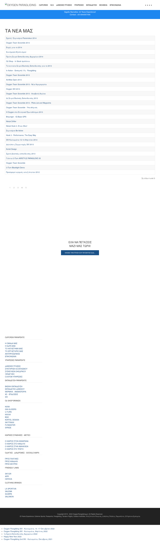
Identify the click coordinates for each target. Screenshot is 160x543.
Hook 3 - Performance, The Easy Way (21, 135)
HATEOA (8, 479)
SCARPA (8, 494)
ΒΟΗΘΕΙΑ (103, 5)
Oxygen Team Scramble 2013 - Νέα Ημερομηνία (26, 84)
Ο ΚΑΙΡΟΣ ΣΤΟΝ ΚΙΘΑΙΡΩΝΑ (16, 441)
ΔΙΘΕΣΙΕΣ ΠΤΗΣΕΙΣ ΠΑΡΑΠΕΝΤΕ (80, 221)
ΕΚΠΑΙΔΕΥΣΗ (91, 5)
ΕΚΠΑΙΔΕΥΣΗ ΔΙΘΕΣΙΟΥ (14, 389)
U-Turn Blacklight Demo (15, 167)
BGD (7, 417)
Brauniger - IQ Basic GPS (16, 116)
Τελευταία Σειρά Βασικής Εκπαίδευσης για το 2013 (29, 66)
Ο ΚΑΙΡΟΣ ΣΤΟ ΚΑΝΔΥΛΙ (15, 443)
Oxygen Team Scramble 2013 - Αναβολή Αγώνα (26, 93)
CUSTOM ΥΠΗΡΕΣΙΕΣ (13, 376)
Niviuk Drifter (11, 121)
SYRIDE (8, 427)
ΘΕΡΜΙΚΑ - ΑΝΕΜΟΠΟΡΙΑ (15, 391)
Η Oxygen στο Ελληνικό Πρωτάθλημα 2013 (24, 112)
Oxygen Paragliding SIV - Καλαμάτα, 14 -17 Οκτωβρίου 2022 (29, 528)
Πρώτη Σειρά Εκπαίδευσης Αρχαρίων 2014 (24, 56)
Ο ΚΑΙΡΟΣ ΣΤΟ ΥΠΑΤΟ (14, 449)
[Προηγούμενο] (6, 186)
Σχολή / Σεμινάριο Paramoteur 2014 (21, 38)
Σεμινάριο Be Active (14, 130)
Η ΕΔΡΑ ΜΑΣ (10, 346)
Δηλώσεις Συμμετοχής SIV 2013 (20, 144)
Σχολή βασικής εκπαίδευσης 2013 (20, 153)
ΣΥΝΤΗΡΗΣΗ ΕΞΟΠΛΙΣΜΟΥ (16, 368)
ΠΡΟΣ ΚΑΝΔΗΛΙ (11, 461)
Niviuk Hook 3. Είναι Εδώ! (16, 126)
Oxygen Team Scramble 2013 (18, 75)
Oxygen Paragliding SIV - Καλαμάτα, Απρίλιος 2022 (26, 531)
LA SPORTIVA (10, 488)
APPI (7, 476)
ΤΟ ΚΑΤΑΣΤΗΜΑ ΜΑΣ (14, 348)
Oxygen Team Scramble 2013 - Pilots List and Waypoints (28, 103)
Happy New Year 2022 (13, 536)
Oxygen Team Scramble (15, 163)
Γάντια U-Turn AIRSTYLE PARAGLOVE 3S (23, 158)
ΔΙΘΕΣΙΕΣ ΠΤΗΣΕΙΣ (64, 5)
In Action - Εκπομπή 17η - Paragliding (21, 70)
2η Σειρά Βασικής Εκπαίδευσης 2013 (22, 98)
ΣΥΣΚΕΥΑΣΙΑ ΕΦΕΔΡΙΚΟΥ (15, 371)
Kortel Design (11, 149)
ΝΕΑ (52, 5)
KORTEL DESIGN (12, 419)
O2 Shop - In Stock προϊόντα (18, 61)
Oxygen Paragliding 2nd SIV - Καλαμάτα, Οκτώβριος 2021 (28, 539)
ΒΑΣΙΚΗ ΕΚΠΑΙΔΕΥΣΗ (13, 386)
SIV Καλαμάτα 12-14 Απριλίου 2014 (21, 140)
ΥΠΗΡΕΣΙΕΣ (79, 5)
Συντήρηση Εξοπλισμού (16, 52)
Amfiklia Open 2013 (14, 79)
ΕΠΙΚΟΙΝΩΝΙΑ (115, 5)
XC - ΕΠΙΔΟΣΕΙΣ (11, 394)
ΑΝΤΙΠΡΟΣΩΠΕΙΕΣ (12, 354)
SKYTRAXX (9, 422)
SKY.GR (8, 473)
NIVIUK (8, 414)
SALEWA (8, 491)
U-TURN (8, 412)
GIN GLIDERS (10, 409)
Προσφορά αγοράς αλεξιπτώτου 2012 (23, 172)
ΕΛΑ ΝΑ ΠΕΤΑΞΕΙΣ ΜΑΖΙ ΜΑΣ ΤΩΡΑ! (80, 244)
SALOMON (9, 496)
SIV (6, 397)
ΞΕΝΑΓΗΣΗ (9, 374)
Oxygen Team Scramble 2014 (18, 42)
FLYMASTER (10, 425)
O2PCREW (43, 5)
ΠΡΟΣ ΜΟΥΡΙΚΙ (11, 464)
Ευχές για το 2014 (14, 47)
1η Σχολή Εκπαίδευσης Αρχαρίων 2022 (20, 534)
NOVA (7, 406)
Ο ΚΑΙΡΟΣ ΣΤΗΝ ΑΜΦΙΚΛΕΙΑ (16, 446)
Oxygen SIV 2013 (13, 89)
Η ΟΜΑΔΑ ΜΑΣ (11, 343)
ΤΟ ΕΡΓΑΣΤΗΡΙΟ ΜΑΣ (14, 351)
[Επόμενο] (29, 186)
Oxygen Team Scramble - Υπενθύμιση (21, 107)
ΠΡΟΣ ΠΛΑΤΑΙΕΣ (11, 458)
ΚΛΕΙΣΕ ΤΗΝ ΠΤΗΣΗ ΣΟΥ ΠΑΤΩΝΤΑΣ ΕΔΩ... (80, 253)
